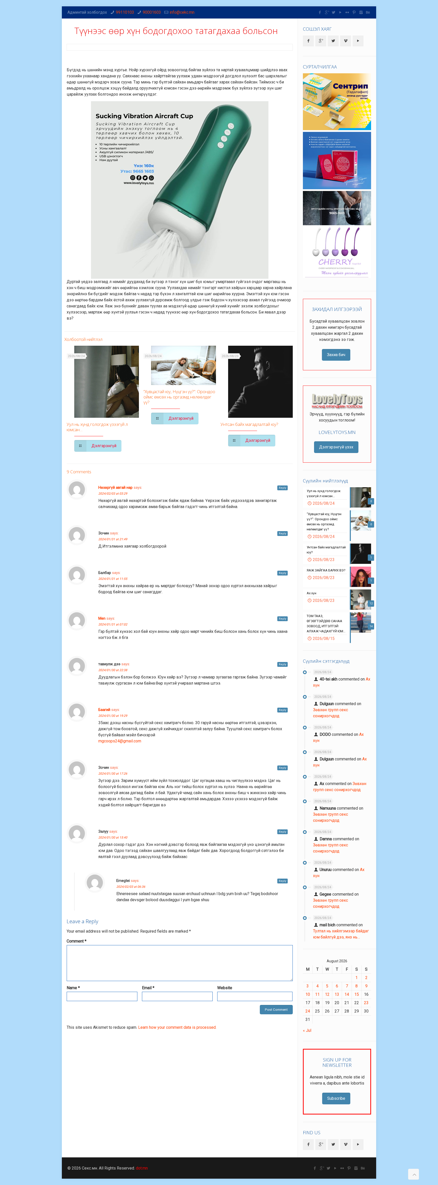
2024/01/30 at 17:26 (112, 773)
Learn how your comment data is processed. (177, 1027)
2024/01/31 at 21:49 (112, 539)
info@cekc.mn (182, 12)
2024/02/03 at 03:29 (112, 493)
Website (224, 987)
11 (317, 994)
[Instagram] (361, 12)
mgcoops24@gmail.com (119, 741)
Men (101, 618)
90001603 (152, 12)
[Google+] (327, 12)
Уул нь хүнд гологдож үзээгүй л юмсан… (97, 426)
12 (327, 994)
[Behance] (368, 12)
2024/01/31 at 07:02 (112, 624)
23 (366, 1002)
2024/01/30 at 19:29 (112, 716)
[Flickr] (347, 12)
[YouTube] (340, 12)
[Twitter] (333, 12)
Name (73, 987)
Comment (76, 941)
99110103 (125, 12)
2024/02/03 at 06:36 (130, 886)
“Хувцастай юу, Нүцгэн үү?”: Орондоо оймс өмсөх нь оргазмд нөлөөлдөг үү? (179, 397)
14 (346, 994)
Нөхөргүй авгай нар (115, 487)
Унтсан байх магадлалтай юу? (249, 424)
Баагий (104, 709)
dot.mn (142, 1168)
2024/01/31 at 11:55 (112, 579)
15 (356, 994)
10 (307, 994)
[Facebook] (320, 12)
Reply (282, 488)
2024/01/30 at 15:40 (112, 837)
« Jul (307, 1030)
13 (337, 994)
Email (148, 987)
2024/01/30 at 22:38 (112, 670)
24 (307, 1011)
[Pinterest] (354, 12)
